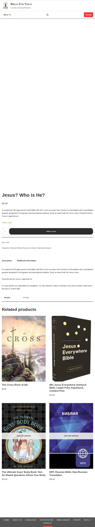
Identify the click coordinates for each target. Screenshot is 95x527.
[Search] (47, 15)
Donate (88, 15)
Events (77, 520)
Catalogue (30, 520)
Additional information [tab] (26, 261)
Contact (47, 523)
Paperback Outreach (44, 248)
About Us (17, 520)
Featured (13, 248)
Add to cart (51, 231)
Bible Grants (63, 520)
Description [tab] (7, 261)
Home (6, 520)
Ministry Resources (23, 248)
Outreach (33, 248)
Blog (87, 520)
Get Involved (46, 520)
